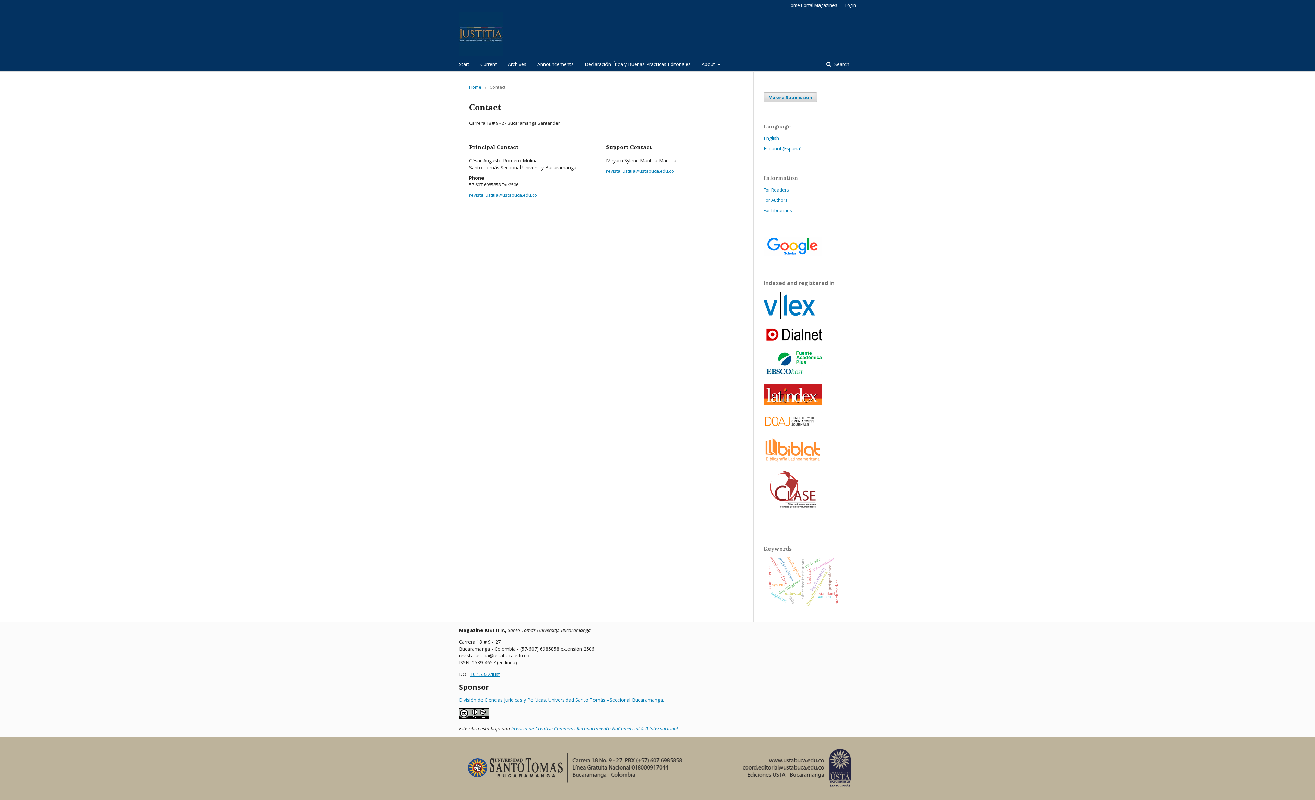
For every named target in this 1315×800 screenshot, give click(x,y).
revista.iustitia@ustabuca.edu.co (503, 195)
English (771, 138)
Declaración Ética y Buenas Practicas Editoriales (638, 64)
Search (841, 64)
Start (464, 64)
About (709, 64)
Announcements (555, 64)
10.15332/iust (485, 674)
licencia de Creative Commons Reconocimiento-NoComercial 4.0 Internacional (594, 728)
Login (850, 5)
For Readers (776, 190)
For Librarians (778, 210)
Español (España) (783, 148)
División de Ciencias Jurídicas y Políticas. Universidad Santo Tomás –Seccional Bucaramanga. (561, 700)
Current (488, 64)
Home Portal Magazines (812, 5)
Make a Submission (790, 97)
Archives (517, 64)
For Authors (776, 200)
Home (475, 87)
